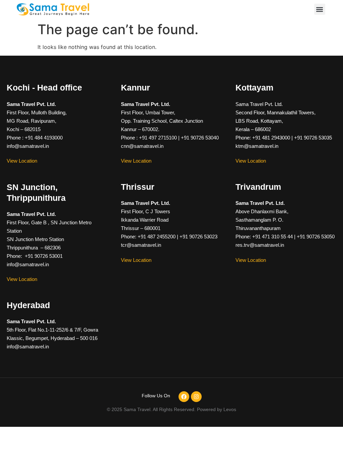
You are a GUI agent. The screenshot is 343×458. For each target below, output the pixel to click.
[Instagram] (196, 396)
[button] (319, 9)
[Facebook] (184, 396)
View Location (22, 161)
